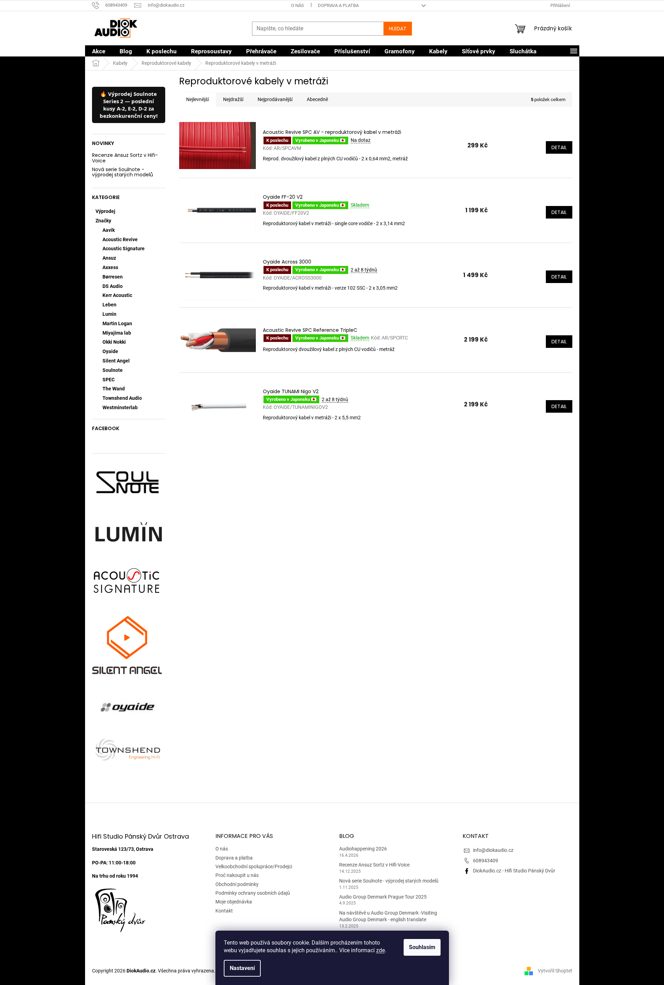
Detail (559, 147)
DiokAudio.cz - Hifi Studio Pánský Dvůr (514, 870)
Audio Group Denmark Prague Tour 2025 (383, 897)
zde (380, 950)
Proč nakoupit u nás (237, 875)
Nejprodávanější (275, 99)
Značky (103, 220)
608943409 (485, 860)
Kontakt (224, 911)
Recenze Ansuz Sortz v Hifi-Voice (125, 158)
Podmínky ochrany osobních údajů (252, 893)
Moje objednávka (233, 901)
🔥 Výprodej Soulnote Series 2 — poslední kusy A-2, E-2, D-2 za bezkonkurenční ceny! (129, 104)
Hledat (397, 28)
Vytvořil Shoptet (555, 970)
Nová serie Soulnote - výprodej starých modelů (122, 172)
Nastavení (242, 968)
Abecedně (317, 99)
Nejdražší (233, 99)
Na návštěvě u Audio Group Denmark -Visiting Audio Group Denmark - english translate (388, 916)
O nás (297, 5)
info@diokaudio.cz (493, 850)
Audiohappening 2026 (363, 849)
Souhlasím (422, 947)
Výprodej (105, 211)
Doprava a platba (338, 5)
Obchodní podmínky (237, 884)
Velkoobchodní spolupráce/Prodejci (253, 866)
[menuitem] (98, 51)
